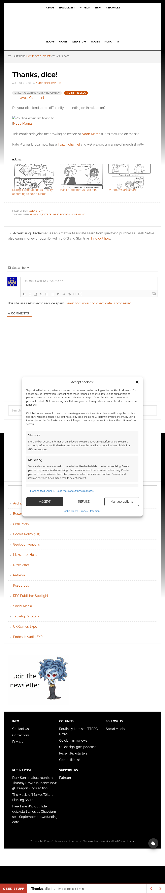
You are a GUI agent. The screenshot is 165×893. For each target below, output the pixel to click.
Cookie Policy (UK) (26, 534)
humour (35, 214)
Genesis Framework (95, 841)
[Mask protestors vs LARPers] (82, 176)
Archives (19, 503)
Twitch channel (69, 144)
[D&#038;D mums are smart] (129, 176)
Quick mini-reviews (73, 740)
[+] (80, 293)
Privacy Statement (90, 511)
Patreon (19, 575)
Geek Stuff (36, 210)
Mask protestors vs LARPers (78, 189)
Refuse (84, 501)
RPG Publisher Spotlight (30, 596)
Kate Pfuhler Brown (56, 214)
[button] (137, 382)
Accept (45, 501)
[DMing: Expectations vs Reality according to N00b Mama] (34, 176)
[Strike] (41, 294)
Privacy (17, 742)
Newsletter (21, 565)
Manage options (121, 501)
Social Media (22, 606)
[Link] (69, 294)
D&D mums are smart (122, 189)
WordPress (118, 841)
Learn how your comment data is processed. (99, 303)
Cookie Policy (70, 511)
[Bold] (24, 294)
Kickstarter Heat (25, 555)
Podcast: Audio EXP (27, 637)
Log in (131, 841)
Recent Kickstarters (73, 753)
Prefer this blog (76, 93)
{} (74, 293)
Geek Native (82, 25)
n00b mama (78, 214)
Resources (21, 585)
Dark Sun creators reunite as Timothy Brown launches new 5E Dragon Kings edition (34, 783)
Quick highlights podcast (77, 747)
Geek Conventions (26, 544)
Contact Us (20, 729)
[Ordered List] (47, 294)
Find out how (100, 238)
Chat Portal (21, 524)
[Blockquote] (58, 294)
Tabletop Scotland (26, 616)
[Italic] (30, 294)
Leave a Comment (30, 98)
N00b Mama (22, 123)
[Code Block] (64, 294)
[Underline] (35, 294)
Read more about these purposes (75, 491)
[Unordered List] (52, 294)
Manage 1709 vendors (42, 491)
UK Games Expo (25, 626)
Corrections (21, 735)
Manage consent (153, 843)
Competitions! (69, 760)
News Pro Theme (66, 841)
